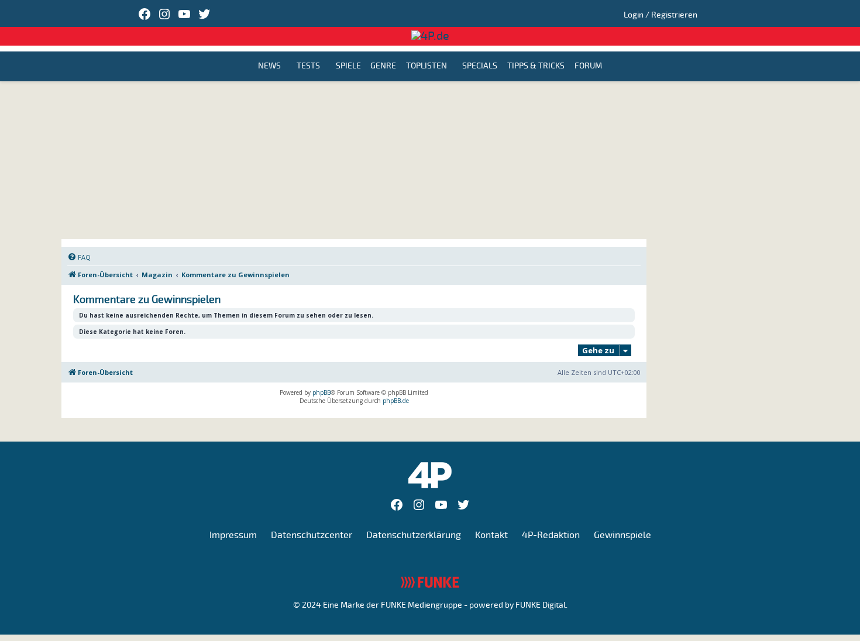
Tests (308, 66)
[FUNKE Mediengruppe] (430, 582)
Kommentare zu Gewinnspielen (147, 300)
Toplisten (426, 66)
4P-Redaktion (551, 535)
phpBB (321, 392)
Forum (588, 66)
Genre (383, 66)
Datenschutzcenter (311, 535)
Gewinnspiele (622, 535)
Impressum (233, 535)
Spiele (348, 66)
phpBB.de (396, 401)
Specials (479, 66)
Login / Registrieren (660, 15)
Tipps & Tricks (536, 66)
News (269, 66)
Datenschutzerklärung (413, 535)
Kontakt (491, 535)
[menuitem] (79, 257)
